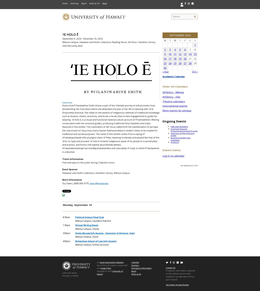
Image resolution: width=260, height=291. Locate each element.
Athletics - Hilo (171, 96)
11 (175, 54)
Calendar (135, 262)
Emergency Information (141, 268)
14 (190, 54)
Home (65, 3)
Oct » (195, 71)
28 (190, 63)
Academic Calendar (173, 76)
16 (165, 58)
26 (180, 63)
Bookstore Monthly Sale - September (181, 139)
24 (170, 63)
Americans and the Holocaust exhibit (182, 134)
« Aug (165, 71)
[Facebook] (170, 262)
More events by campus (176, 110)
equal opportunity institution (112, 262)
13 (185, 54)
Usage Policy (105, 268)
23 (165, 63)
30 (165, 68)
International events (174, 106)
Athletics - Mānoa (173, 92)
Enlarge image (67, 102)
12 (180, 54)
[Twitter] (167, 262)
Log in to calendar (173, 155)
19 (180, 58)
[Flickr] (178, 262)
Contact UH (170, 268)
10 (170, 54)
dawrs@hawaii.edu (99, 183)
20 (185, 58)
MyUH (84, 3)
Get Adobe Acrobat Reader (177, 285)
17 (170, 58)
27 (185, 63)
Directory (74, 3)
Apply (104, 3)
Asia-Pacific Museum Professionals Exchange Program (184, 130)
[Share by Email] (63, 195)
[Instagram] (174, 262)
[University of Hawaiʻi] (94, 16)
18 (175, 58)
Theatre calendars (173, 101)
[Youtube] (182, 5)
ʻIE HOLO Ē (175, 142)
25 (175, 63)
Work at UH (94, 3)
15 (195, 54)
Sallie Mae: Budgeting (179, 126)
